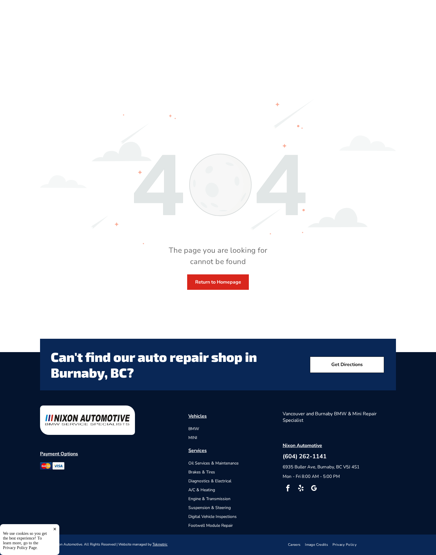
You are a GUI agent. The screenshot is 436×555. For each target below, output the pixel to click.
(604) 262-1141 (305, 456)
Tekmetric (160, 544)
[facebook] (288, 489)
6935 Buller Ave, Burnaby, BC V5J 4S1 (321, 467)
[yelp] (301, 489)
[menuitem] (296, 544)
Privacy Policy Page (20, 548)
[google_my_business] (314, 489)
